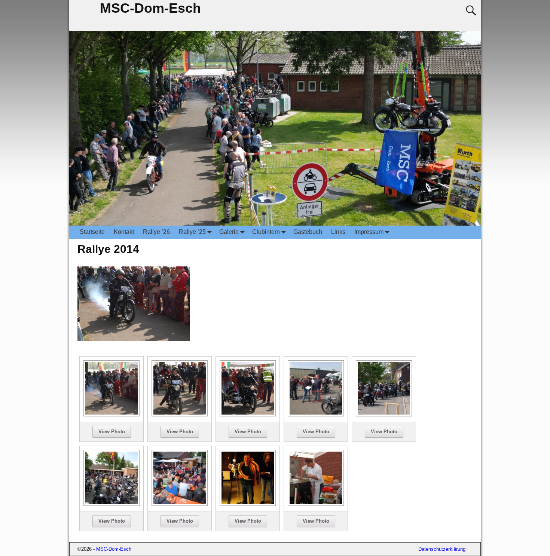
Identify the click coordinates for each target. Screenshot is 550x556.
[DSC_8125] (180, 414)
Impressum (369, 232)
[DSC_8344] (180, 504)
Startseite (92, 232)
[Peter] (316, 504)
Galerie (229, 232)
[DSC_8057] (111, 414)
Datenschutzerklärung (441, 549)
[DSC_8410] (248, 504)
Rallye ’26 (156, 232)
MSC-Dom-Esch (150, 8)
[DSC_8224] (384, 414)
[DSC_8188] (316, 414)
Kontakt (124, 232)
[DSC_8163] (248, 414)
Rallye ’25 (192, 232)
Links (338, 232)
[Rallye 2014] (133, 343)
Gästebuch (307, 232)
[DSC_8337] (111, 504)
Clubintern (266, 232)
